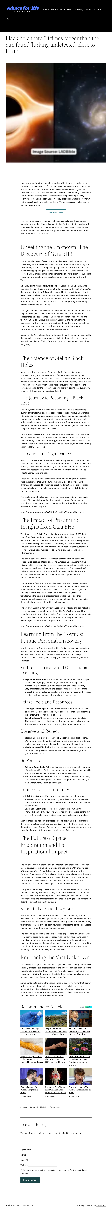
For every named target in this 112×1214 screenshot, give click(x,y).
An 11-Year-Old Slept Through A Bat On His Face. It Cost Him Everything (30, 1031)
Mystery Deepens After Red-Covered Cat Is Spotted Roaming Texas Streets (31, 1059)
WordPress (101, 1205)
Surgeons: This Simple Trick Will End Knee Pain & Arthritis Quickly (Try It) (56, 1090)
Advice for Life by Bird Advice (19, 1205)
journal (46, 738)
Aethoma (73, 1065)
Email (23, 1160)
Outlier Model (26, 1096)
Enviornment (55, 1107)
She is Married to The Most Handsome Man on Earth (80, 1090)
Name (23, 1155)
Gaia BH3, (47, 261)
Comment (25, 1150)
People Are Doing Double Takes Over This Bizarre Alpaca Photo (56, 1031)
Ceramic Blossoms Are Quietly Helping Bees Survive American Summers (79, 1059)
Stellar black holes (28, 372)
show (61, 213)
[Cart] (8, 18)
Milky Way (62, 611)
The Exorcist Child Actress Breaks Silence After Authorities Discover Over (79, 1031)
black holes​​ (45, 305)
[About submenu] (100, 9)
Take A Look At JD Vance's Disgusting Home (29, 1090)
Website (24, 1165)
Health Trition (75, 1096)
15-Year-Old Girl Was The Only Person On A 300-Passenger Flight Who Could (55, 1059)
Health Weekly (51, 1096)
